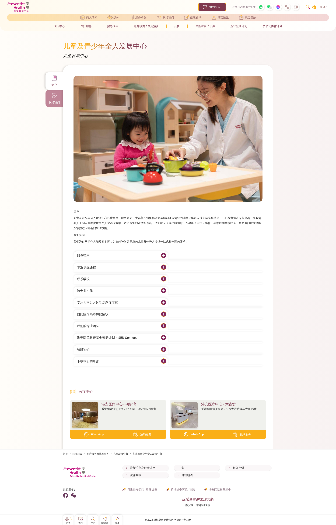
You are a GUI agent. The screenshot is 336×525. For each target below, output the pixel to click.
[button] (260, 7)
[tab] (54, 81)
